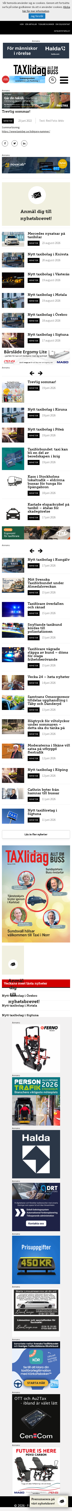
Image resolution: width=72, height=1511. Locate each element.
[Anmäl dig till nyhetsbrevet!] (13, 960)
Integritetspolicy (62, 31)
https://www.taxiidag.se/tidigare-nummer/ (26, 131)
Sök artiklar (31, 24)
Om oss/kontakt (62, 24)
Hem (22, 24)
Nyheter (7, 120)
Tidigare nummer (46, 24)
